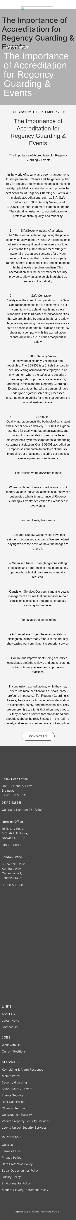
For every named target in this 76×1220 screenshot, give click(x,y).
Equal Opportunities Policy (20, 1170)
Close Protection (13, 1108)
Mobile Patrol (11, 1076)
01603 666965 (12, 845)
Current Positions (14, 1051)
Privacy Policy (11, 1157)
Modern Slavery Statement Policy (25, 1190)
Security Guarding (14, 1082)
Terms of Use (11, 1151)
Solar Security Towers (17, 1089)
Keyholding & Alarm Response (22, 1069)
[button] (9, 9)
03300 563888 (13, 885)
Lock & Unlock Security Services (24, 1127)
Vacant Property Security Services (26, 1121)
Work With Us (11, 1045)
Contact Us (10, 1027)
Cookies (7, 1144)
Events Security (13, 1095)
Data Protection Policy (17, 1164)
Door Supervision (13, 1102)
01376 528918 (12, 802)
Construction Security (17, 1114)
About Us (8, 1014)
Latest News (10, 1020)
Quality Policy (11, 1177)
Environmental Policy (16, 1183)
